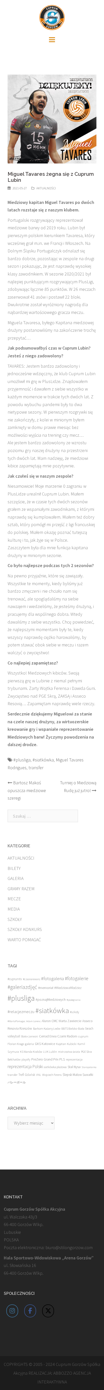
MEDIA (14, 909)
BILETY (14, 868)
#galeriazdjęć (22, 987)
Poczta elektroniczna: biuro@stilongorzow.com (48, 1247)
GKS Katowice (45, 1044)
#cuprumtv (15, 979)
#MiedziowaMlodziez (68, 988)
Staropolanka (89, 1067)
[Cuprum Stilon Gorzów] (52, 17)
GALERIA (15, 878)
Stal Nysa (74, 1067)
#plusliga (22, 760)
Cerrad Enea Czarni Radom (58, 1036)
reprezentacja (74, 1059)
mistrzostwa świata (69, 1051)
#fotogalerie (76, 978)
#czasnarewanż (31, 979)
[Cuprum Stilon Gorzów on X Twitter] (48, 1310)
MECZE (14, 899)
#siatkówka (43, 760)
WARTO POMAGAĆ (24, 939)
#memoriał (45, 988)
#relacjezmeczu (21, 1011)
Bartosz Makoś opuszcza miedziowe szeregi (27, 790)
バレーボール (17, 1082)
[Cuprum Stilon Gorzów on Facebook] (30, 1310)
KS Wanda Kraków (31, 1051)
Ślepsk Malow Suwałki (78, 1075)
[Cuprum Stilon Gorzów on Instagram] (12, 1310)
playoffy (25, 1059)
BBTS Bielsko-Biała (72, 1028)
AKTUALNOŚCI (46, 188)
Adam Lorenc (33, 1021)
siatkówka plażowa (55, 1067)
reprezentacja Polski (25, 1066)
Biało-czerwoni (29, 1036)
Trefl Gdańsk (26, 1075)
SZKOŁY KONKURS (25, 929)
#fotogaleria (52, 978)
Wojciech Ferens (52, 1075)
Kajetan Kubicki (66, 1044)
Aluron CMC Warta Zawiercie (61, 1021)
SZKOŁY (15, 919)
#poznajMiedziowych (51, 999)
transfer (36, 767)
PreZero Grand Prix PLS (48, 1059)
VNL (38, 1075)
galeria (29, 1044)
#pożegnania (74, 1000)
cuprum (83, 1036)
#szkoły (74, 1012)
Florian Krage (16, 1044)
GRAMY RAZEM (21, 889)
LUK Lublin (50, 1051)
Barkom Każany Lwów (46, 1028)
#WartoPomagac (16, 1021)
